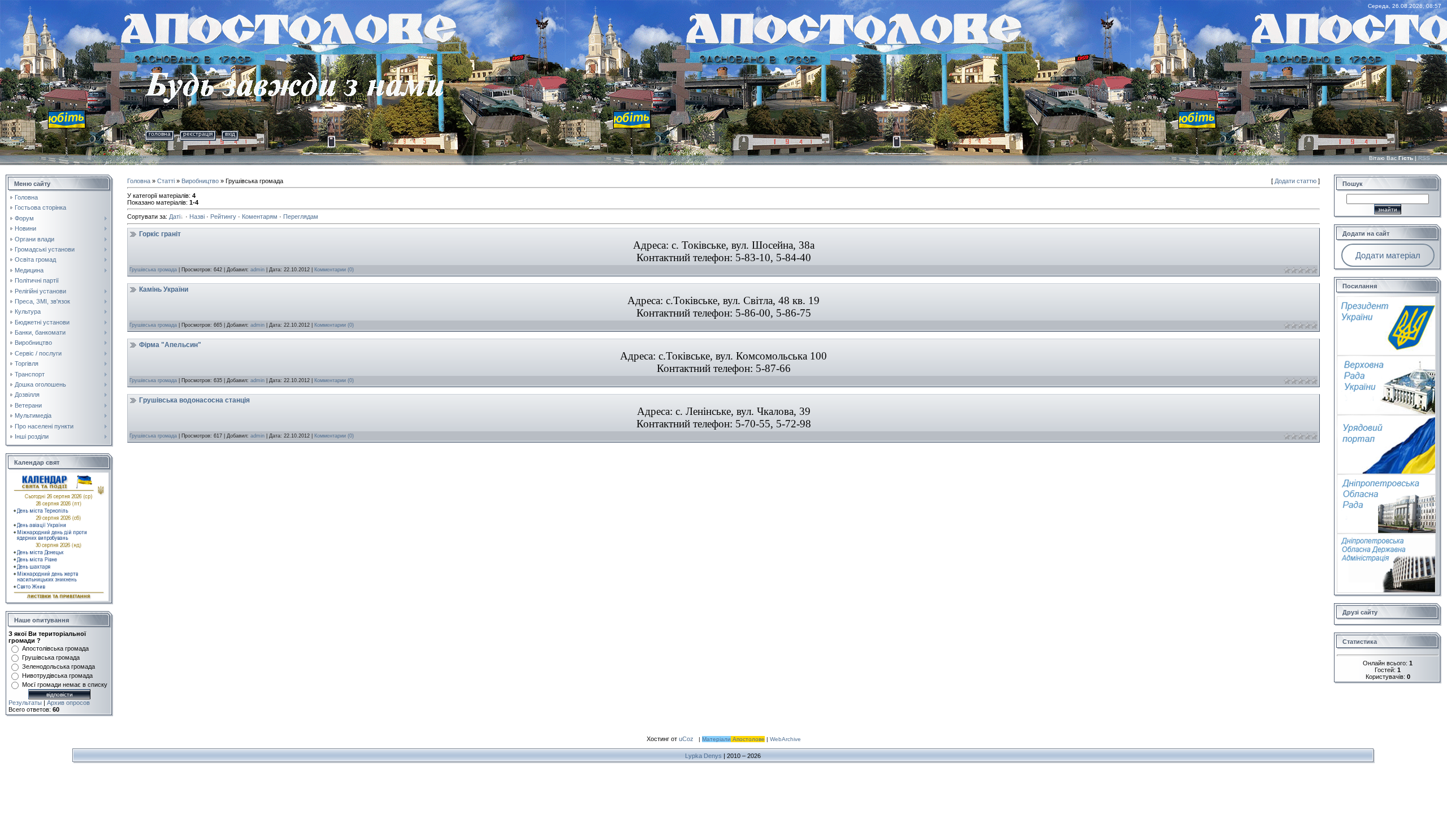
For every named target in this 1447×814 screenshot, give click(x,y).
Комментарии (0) (334, 269)
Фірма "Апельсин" (170, 345)
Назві (197, 216)
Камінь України (163, 289)
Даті (174, 216)
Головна (160, 134)
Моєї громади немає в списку (64, 684)
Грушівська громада (51, 657)
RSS (1424, 158)
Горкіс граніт (160, 234)
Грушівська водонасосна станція (194, 400)
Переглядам (300, 216)
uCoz (686, 738)
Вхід (230, 134)
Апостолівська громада (55, 648)
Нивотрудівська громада (57, 675)
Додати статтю (1295, 180)
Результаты (25, 702)
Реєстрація (198, 134)
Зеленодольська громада (58, 666)
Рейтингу (223, 216)
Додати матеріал (1387, 255)
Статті (166, 180)
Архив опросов (68, 702)
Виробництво (200, 180)
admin (257, 269)
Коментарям (260, 216)
